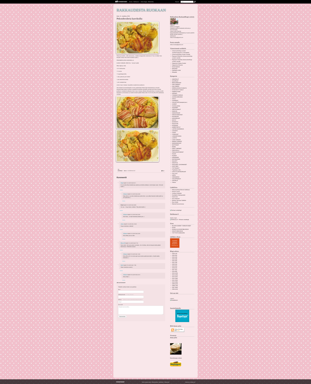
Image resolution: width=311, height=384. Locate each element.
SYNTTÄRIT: (175, 166)
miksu (122, 224)
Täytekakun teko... (177, 170)
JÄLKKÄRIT (175, 107)
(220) (175, 273)
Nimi (119, 289)
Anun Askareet (176, 198)
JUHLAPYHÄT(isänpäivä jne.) (179, 102)
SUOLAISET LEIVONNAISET (179, 164)
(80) (174, 271)
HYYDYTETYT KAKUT (178, 89)
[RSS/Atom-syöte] (177, 329)
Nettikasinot (136, 2)
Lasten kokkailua (176, 139)
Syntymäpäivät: (176, 66)
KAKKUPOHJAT (176, 113)
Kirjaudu (177, 2)
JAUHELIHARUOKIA (177, 97)
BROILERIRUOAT (176, 82)
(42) (174, 267)
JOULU (174, 98)
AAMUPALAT (175, 79)
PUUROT (174, 155)
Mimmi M (123, 243)
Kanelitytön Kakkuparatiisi (178, 195)
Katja (122, 183)
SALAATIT (174, 161)
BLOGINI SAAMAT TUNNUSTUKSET (181, 225)
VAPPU (174, 175)
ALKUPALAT (175, 81)
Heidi (122, 265)
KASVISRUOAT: (176, 118)
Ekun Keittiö (175, 202)
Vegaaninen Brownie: (177, 65)
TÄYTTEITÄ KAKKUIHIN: (178, 233)
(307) (175, 276)
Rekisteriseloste (155, 382)
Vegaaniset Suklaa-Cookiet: (179, 63)
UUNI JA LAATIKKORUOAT (179, 171)
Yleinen (174, 182)
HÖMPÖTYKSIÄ (176, 91)
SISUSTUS (175, 162)
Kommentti (120, 304)
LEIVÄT (174, 132)
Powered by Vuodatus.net (190, 382)
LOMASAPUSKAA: (177, 136)
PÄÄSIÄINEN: (175, 157)
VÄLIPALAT (175, 180)
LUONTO (174, 138)
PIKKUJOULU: (175, 150)
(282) (175, 278)
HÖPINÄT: (174, 93)
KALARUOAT (175, 116)
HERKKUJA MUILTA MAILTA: (179, 88)
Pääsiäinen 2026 (176, 70)
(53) (174, 266)
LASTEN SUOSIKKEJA (178, 129)
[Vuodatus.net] (120, 381)
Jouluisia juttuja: (176, 105)
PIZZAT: (174, 154)
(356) (175, 282)
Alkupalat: (174, 72)
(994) (175, 287)
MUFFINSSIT (175, 145)
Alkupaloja (174, 68)
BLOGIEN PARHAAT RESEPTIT (174, 242)
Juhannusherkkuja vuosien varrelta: (181, 54)
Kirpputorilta (175, 123)
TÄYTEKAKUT (175, 168)
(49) (174, 257)
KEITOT (174, 120)
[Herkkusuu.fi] (179, 219)
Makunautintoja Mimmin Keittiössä (181, 189)
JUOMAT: (174, 104)
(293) (175, 280)
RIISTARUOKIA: (176, 159)
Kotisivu (130, 299)
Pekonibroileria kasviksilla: (130, 19)
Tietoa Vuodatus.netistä (146, 382)
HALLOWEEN (175, 86)
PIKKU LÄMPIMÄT (177, 148)
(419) (175, 283)
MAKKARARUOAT (176, 143)
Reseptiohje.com (175, 245)
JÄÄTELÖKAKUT (176, 109)
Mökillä (174, 146)
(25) (174, 264)
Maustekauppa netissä (176, 358)
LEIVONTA (175, 130)
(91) (174, 269)
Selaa (144, 2)
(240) (175, 275)
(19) (174, 253)
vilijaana (125, 194)
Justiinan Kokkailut (177, 193)
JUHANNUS (175, 100)
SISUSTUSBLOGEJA (177, 231)
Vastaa (121, 190)
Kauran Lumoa (176, 191)
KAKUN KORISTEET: (177, 114)
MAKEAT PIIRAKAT (177, 141)
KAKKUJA (174, 111)
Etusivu (131, 2)
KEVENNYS (175, 122)
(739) (175, 285)
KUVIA (173, 227)
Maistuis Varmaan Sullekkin (179, 200)
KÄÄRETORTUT (176, 127)
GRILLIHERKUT (176, 84)
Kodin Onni (175, 196)
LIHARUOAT (175, 134)
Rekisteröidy (151, 2)
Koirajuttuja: (175, 125)
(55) (174, 255)
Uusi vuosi (174, 173)
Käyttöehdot (161, 382)
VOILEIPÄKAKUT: (176, 178)
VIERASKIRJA (175, 177)
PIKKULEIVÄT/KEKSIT (178, 152)
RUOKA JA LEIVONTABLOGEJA (180, 229)
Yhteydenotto (166, 382)
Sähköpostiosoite (126, 294)
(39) (174, 262)
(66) (174, 260)
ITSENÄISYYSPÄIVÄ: (177, 95)
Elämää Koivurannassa (178, 204)
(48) (174, 259)
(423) (175, 289)
